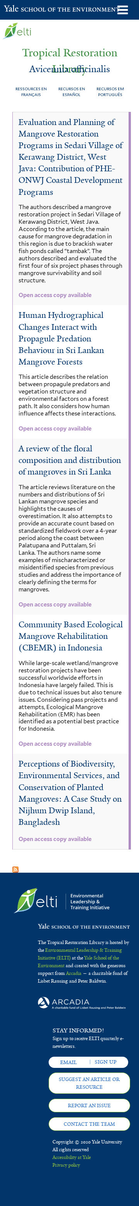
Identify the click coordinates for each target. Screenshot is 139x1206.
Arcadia (73, 973)
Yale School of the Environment (23, 9)
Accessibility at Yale (72, 1157)
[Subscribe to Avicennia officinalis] (15, 867)
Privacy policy (66, 1165)
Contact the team (89, 1124)
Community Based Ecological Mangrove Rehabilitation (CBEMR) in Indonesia (71, 636)
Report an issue (89, 1106)
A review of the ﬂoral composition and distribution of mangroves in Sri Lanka (70, 460)
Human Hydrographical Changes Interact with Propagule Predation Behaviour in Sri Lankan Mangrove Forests (61, 338)
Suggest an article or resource (89, 1083)
